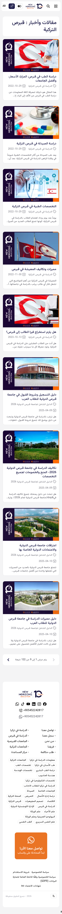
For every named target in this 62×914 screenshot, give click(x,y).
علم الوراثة (35, 812)
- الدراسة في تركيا (19, 730)
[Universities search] (48, 6)
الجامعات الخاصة (46, 791)
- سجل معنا (49, 736)
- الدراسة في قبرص (18, 736)
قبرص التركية (14, 801)
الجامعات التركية (18, 760)
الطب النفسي (25, 822)
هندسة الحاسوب (46, 776)
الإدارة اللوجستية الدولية (22, 806)
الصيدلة (30, 791)
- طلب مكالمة (48, 752)
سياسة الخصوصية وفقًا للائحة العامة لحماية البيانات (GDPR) (34, 879)
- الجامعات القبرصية (18, 741)
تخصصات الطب (23, 765)
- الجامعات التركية (19, 747)
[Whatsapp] (17, 704)
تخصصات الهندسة (23, 770)
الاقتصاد (51, 801)
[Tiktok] (23, 704)
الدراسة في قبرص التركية (40, 86)
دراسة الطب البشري (45, 770)
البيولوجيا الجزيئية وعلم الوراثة (40, 817)
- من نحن (50, 741)
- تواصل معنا (49, 730)
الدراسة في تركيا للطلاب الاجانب (39, 786)
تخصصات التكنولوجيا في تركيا (40, 781)
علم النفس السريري (45, 822)
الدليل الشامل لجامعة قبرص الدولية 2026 (31, 404)
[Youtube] (28, 704)
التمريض (29, 796)
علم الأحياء (49, 812)
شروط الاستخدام (21, 872)
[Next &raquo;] (8, 659)
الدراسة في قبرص (46, 806)
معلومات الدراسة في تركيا (42, 760)
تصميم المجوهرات (34, 801)
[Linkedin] (34, 704)
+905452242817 (33, 710)
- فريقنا (52, 747)
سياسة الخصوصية (40, 872)
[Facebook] (45, 704)
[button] (55, 6)
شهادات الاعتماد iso (31, 886)
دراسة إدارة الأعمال (46, 796)
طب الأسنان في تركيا (45, 765)
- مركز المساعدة (20, 752)
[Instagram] (39, 704)
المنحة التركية (14, 796)
